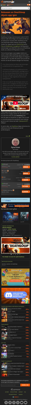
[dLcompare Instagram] (13, 402)
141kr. (25, 186)
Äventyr (14, 229)
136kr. (25, 180)
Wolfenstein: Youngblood (13, 46)
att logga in (8, 200)
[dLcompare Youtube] (21, 402)
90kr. (26, 173)
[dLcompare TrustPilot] (17, 402)
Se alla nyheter (16, 157)
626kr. (25, 191)
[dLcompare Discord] (25, 402)
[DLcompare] (15, 389)
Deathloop (15, 126)
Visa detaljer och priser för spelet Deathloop (13, 256)
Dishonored (20, 44)
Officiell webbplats (7, 227)
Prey (2, 46)
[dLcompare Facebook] (9, 402)
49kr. (26, 167)
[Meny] (29, 2)
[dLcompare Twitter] (6, 402)
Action (9, 229)
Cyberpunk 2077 (23, 121)
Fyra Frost (3, 35)
